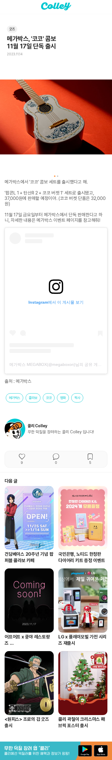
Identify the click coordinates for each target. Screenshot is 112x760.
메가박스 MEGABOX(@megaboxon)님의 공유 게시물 (57, 364)
